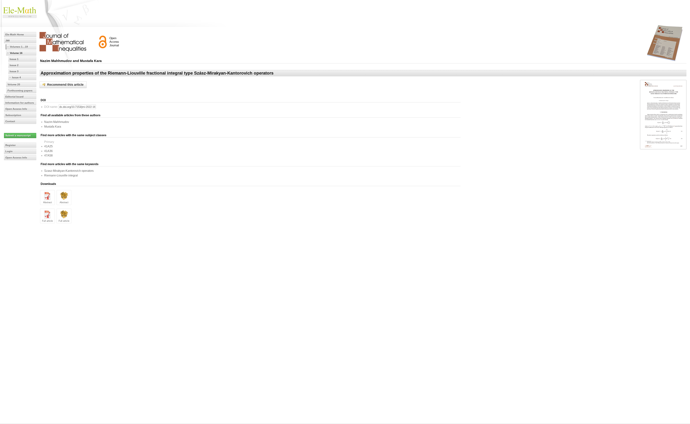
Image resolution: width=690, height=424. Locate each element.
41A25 (48, 146)
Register (10, 145)
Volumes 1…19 (19, 46)
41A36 (48, 151)
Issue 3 (14, 71)
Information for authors (19, 102)
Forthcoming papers (20, 90)
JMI (7, 40)
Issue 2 (14, 65)
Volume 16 (16, 53)
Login (9, 151)
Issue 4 (16, 77)
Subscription (13, 115)
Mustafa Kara (52, 126)
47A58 (48, 155)
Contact (10, 121)
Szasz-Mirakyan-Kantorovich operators (69, 170)
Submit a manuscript (18, 135)
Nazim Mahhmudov (56, 121)
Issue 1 (14, 59)
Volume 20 (14, 84)
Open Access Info (16, 108)
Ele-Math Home (14, 34)
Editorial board (14, 96)
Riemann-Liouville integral (61, 175)
